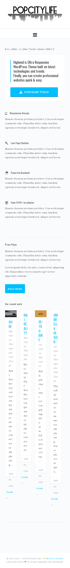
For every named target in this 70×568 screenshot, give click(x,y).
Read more (15, 289)
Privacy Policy (54, 558)
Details (9, 492)
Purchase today (36, 92)
